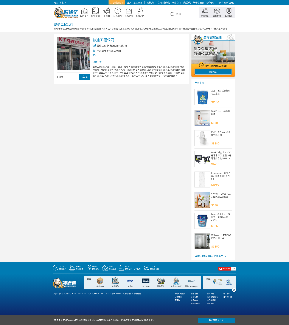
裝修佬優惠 (198, 2)
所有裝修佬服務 (226, 2)
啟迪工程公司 (220, 28)
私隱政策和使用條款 (130, 320)
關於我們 (151, 2)
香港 (61, 2)
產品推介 (199, 82)
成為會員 (138, 2)
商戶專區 (210, 2)
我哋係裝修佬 (163, 2)
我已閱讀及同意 (216, 320)
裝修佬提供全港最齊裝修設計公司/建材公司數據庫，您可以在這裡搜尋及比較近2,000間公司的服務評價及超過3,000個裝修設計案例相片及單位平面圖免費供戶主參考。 (133, 28)
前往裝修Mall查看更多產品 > (210, 255)
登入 (129, 2)
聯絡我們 (176, 2)
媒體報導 (187, 2)
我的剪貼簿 (118, 2)
